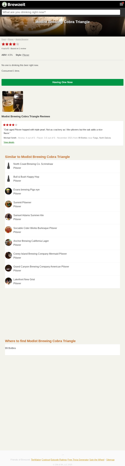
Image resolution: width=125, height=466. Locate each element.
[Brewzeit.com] (14, 6)
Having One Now (62, 82)
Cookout (46, 459)
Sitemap (110, 459)
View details (9, 142)
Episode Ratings (59, 459)
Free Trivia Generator (78, 459)
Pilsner (11, 39)
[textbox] (61, 12)
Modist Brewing (22, 39)
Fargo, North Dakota (102, 138)
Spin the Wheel (96, 459)
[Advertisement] (62, 310)
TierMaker (36, 459)
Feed (4, 39)
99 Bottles (82, 138)
